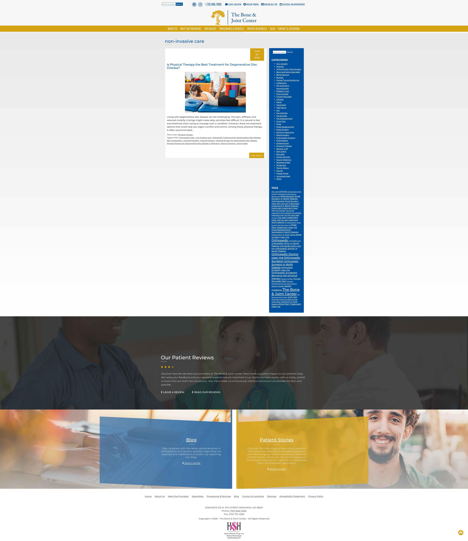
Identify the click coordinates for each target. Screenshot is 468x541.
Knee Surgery (282, 129)
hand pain (284, 204)
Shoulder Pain (279, 281)
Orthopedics (282, 140)
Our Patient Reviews (187, 357)
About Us (172, 28)
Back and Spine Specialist (288, 72)
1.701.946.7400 (213, 4)
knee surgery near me (286, 235)
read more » (256, 155)
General (279, 99)
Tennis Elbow (282, 168)
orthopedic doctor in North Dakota (284, 249)
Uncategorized (283, 176)
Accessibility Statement (292, 496)
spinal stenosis (283, 157)
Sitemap (271, 496)
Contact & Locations (289, 28)
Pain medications (174, 141)
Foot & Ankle (282, 94)
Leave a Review (235, 4)
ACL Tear (275, 192)
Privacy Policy (315, 496)
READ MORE (192, 463)
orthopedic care (295, 241)
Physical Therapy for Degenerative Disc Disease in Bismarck (193, 143)
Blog (272, 28)
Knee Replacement (285, 127)
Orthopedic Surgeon (285, 138)
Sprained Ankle (283, 162)
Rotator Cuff (282, 149)
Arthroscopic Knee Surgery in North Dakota (286, 197)
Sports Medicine (283, 160)
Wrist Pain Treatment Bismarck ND (284, 299)
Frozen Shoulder (284, 97)
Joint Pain (281, 121)
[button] (460, 533)
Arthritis (280, 66)
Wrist (278, 179)
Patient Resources (257, 28)
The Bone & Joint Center (286, 291)
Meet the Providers (190, 28)
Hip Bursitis (281, 116)
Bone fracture (282, 75)
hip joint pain (293, 215)
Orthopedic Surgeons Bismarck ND (284, 274)
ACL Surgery (282, 64)
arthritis (283, 191)
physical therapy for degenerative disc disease (236, 141)
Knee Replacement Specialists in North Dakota (285, 231)
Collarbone (281, 83)
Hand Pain (281, 105)
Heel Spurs (281, 107)
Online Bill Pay (271, 4)
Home (148, 496)
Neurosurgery (282, 135)
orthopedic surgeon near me (282, 268)
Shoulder (280, 154)
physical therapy (207, 141)
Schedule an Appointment (293, 4)
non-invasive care (203, 138)
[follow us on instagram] (200, 4)
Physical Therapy (185, 135)
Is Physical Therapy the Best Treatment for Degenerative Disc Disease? (212, 66)
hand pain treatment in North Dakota (285, 205)
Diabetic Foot (282, 91)
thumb (279, 171)
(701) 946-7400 (238, 511)
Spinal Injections (228, 143)
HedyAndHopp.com (234, 538)
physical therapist (191, 141)
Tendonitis (281, 165)
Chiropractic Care (187, 138)
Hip (278, 110)
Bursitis (279, 77)
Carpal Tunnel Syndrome (287, 80)
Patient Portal (252, 4)
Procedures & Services (231, 28)
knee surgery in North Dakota (284, 235)
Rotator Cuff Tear (287, 279)
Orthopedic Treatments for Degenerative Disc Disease (236, 138)
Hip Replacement (284, 118)
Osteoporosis (282, 143)
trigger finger (282, 173)
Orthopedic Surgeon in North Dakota (285, 264)
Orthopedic (280, 240)
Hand (278, 102)
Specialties (210, 28)
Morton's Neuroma (285, 132)
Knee (278, 124)
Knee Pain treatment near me (284, 226)
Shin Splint (281, 151)
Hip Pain (274, 218)
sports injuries (278, 286)
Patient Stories (276, 439)
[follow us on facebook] (194, 4)
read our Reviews (207, 392)
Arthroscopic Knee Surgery (288, 69)
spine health (242, 143)
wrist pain (292, 297)
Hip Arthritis (282, 113)
